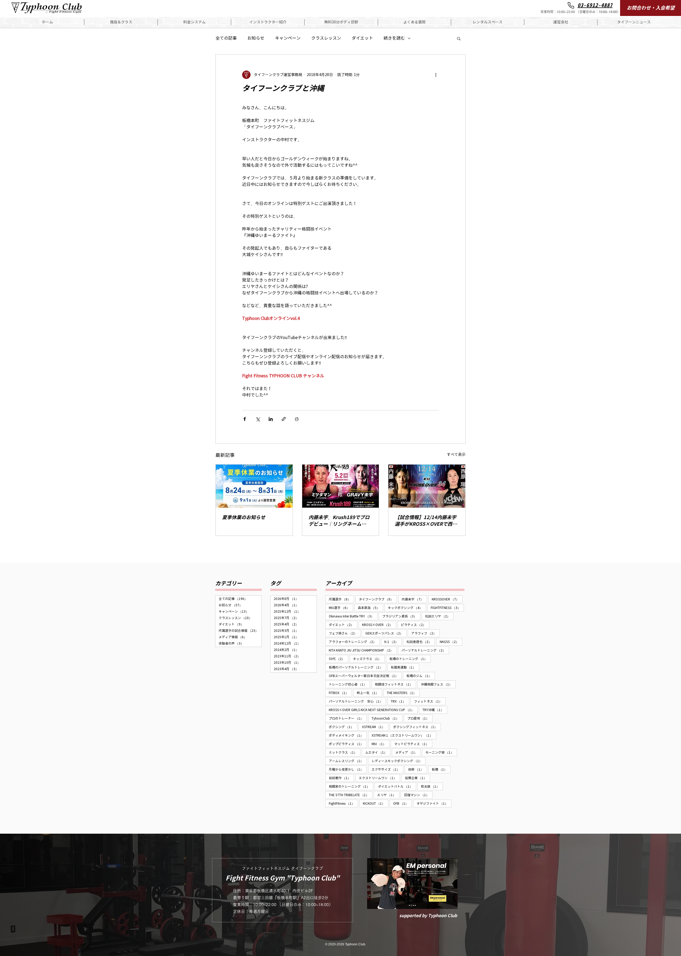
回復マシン (418, 795)
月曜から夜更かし (348, 769)
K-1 (393, 642)
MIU (380, 744)
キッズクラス (369, 659)
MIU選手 (341, 608)
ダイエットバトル (397, 786)
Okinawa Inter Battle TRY (353, 616)
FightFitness (343, 803)
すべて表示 (456, 454)
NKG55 (451, 642)
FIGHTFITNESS (447, 608)
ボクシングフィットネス (417, 727)
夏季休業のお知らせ (243, 517)
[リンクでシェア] (283, 418)
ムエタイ (378, 752)
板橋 (441, 769)
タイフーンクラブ (378, 599)
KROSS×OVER (379, 625)
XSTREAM (375, 727)
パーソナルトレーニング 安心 (357, 701)
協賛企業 (417, 778)
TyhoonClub (387, 718)
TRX (400, 701)
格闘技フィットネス (395, 684)
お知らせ (255, 38)
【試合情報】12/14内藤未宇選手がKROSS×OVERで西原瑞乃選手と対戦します (426, 520)
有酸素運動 (405, 667)
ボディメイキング (348, 735)
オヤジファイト (434, 803)
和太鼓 (432, 786)
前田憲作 (341, 778)
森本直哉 (370, 608)
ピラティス (415, 625)
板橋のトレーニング (410, 659)
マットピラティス (413, 744)
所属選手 (341, 599)
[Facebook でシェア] (244, 418)
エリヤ (388, 795)
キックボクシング (407, 608)
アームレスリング (348, 761)
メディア (408, 752)
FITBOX (340, 693)
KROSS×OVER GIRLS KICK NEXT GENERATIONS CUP (373, 710)
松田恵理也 (420, 642)
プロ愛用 (420, 718)
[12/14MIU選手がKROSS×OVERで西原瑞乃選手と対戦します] (426, 486)
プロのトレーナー (348, 718)
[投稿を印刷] (296, 418)
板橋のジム (420, 676)
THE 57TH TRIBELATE (350, 795)
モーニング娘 (441, 752)
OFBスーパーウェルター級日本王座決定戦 (365, 676)
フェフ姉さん (344, 633)
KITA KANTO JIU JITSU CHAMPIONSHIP (363, 650)
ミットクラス (344, 752)
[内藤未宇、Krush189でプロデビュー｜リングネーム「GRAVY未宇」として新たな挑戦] (340, 486)
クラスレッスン (326, 38)
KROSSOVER (447, 599)
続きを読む (394, 38)
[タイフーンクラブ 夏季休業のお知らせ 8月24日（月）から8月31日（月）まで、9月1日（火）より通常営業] (254, 486)
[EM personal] (412, 883)
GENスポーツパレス (385, 633)
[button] (120, 22)
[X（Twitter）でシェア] (257, 418)
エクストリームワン (379, 778)
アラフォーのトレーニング (354, 642)
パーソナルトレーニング (425, 650)
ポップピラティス (348, 744)
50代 (338, 659)
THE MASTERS (403, 693)
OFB (402, 803)
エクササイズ (387, 769)
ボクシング (343, 727)
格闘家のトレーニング (351, 786)
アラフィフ (425, 633)
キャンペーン (288, 38)
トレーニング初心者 (349, 684)
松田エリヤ (439, 616)
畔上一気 (369, 693)
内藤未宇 (414, 599)
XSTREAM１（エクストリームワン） (404, 735)
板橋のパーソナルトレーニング (357, 667)
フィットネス (430, 701)
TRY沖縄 (434, 710)
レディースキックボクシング (399, 761)
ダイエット (362, 38)
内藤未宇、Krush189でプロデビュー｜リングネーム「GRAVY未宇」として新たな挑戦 (340, 520)
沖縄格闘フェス (438, 684)
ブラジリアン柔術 (401, 616)
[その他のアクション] (436, 75)
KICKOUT (375, 803)
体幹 (417, 769)
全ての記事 (226, 38)
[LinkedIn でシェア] (270, 418)
